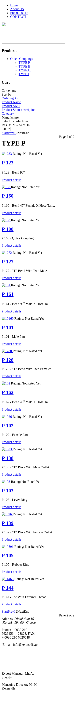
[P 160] (6, 187)
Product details (11, 180)
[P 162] (6, 383)
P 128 (8, 360)
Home (14, 5)
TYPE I (24, 74)
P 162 (8, 392)
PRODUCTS (19, 13)
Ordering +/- (10, 98)
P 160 (8, 196)
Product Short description (18, 110)
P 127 (8, 261)
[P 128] (7, 351)
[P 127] (7, 252)
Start (5, 133)
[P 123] (7, 153)
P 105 (8, 555)
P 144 (8, 588)
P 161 (8, 294)
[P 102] (7, 416)
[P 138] (7, 449)
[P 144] (8, 579)
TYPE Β (24, 66)
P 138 (8, 458)
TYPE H (25, 70)
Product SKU (11, 106)
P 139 (8, 523)
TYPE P (24, 62)
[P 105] (8, 546)
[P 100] (6, 220)
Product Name (11, 102)
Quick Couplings (21, 59)
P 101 (8, 327)
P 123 (8, 162)
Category (8, 113)
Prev (11, 133)
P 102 (8, 425)
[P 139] (7, 514)
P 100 (8, 229)
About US (17, 9)
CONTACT (18, 16)
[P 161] (6, 285)
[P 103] (6, 481)
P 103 (8, 490)
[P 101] (8, 318)
